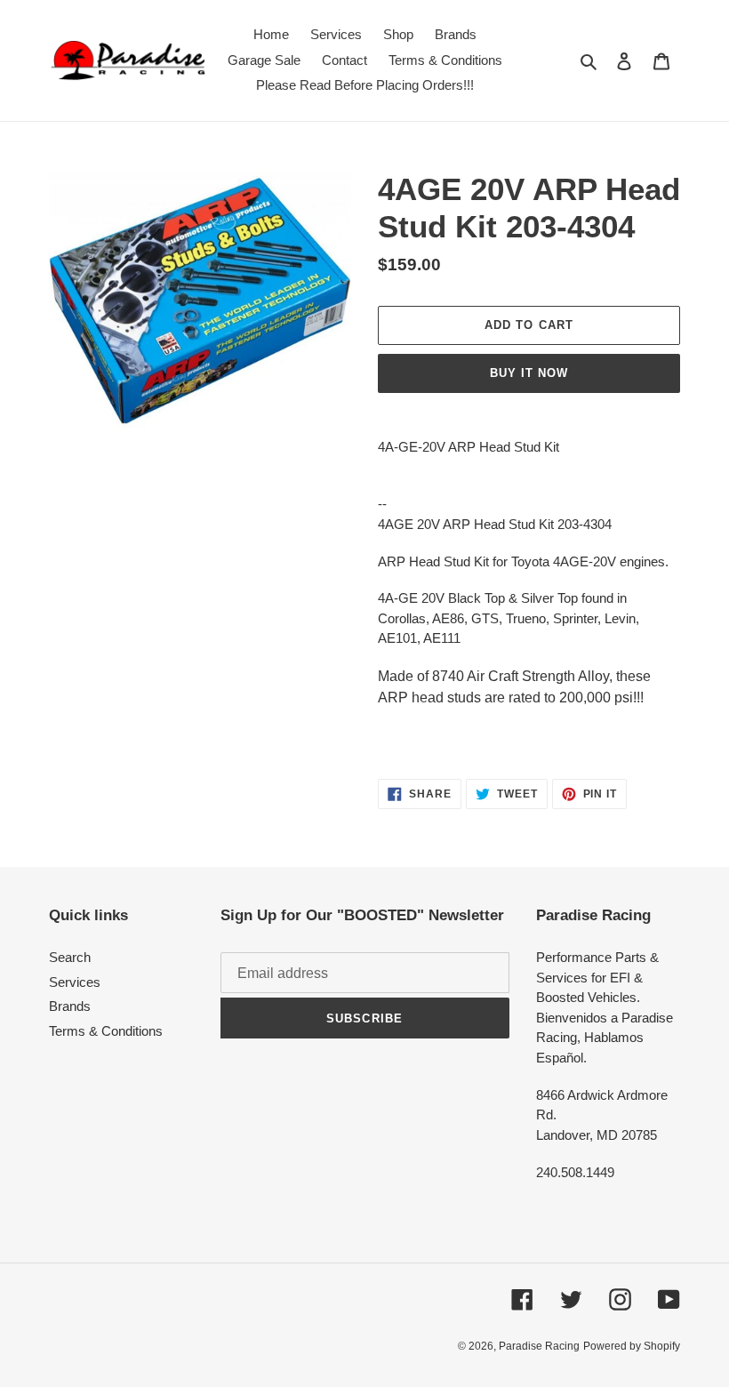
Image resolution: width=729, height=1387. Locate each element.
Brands (70, 1006)
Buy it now (529, 373)
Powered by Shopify (631, 1346)
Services (74, 982)
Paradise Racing (539, 1346)
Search (70, 957)
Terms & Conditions (106, 1030)
